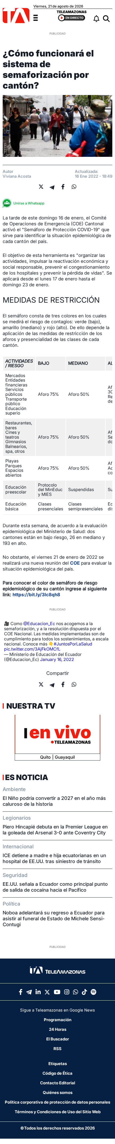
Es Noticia (26, 777)
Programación (57, 1019)
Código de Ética (57, 1073)
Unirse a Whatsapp (28, 203)
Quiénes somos (57, 1092)
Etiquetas (57, 1063)
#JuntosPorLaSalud (73, 644)
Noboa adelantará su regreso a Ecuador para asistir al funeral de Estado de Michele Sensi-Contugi (54, 918)
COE (75, 563)
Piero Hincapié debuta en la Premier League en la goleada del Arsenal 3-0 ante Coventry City (55, 829)
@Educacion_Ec (39, 623)
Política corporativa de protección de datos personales (57, 1102)
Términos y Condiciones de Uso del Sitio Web (58, 1111)
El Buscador (57, 1039)
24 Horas (57, 1029)
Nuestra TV (30, 705)
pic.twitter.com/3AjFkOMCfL (32, 649)
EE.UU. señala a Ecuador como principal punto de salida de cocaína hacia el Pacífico (55, 887)
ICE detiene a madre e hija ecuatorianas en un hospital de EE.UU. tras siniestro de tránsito (54, 858)
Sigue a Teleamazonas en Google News (57, 1010)
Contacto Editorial (57, 1082)
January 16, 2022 (57, 659)
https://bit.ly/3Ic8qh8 (36, 594)
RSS (57, 1048)
